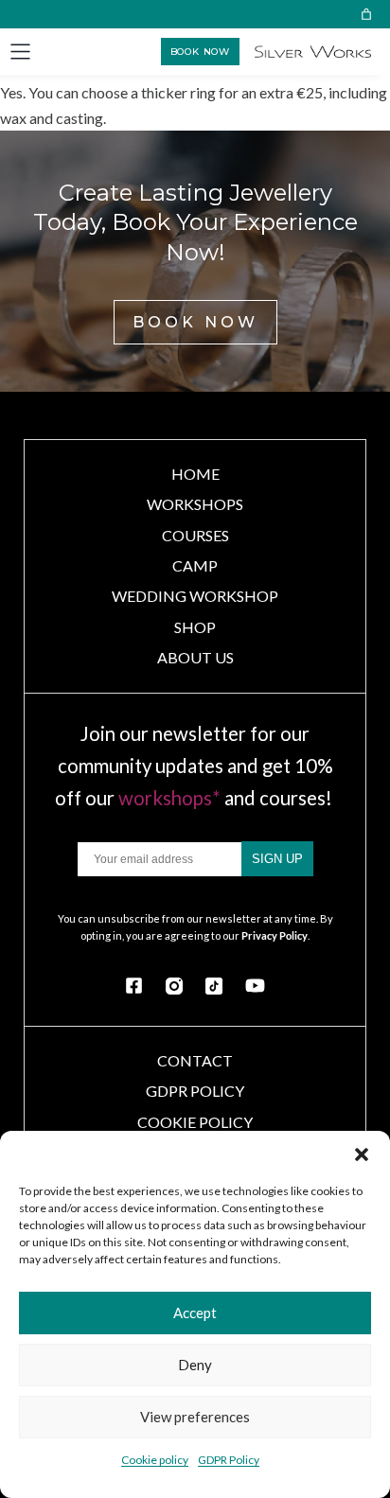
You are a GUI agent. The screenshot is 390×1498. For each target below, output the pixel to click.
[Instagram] (174, 986)
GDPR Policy (228, 1460)
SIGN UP (277, 859)
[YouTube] (255, 985)
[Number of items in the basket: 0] (366, 14)
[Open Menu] (20, 51)
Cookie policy (154, 1460)
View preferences (195, 1416)
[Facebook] (134, 985)
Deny (195, 1364)
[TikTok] (214, 986)
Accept (195, 1312)
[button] (361, 1154)
